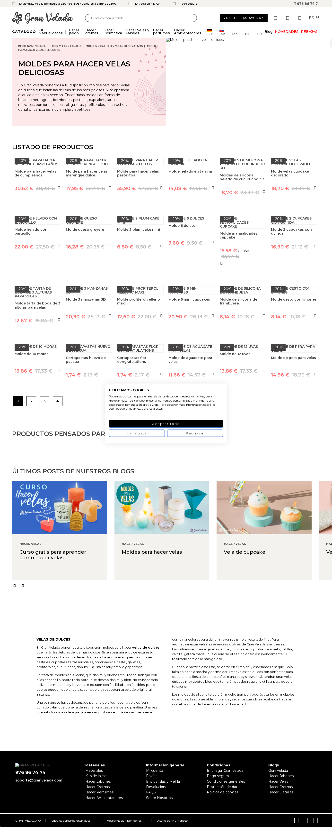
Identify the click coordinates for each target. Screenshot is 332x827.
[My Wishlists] (276, 18)
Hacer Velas (278, 781)
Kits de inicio (95, 776)
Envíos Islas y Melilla (163, 781)
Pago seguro (218, 776)
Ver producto (37, 269)
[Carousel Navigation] (172, 585)
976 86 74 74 (308, 3)
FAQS (151, 792)
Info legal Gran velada (225, 770)
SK (223, 33)
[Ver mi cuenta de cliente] (288, 18)
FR (259, 33)
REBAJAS (309, 31)
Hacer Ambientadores (104, 798)
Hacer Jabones (98, 781)
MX (235, 33)
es (312, 18)
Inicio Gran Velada (31, 46)
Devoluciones (157, 787)
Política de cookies (222, 792)
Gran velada (278, 770)
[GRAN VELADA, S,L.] (48, 18)
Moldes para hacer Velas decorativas (114, 46)
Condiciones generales (226, 781)
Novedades (286, 31)
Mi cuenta (154, 770)
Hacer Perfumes (99, 792)
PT (247, 33)
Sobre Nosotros (159, 798)
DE (210, 33)
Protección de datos (224, 787)
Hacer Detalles (280, 792)
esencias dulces (227, 644)
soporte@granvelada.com (38, 780)
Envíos (151, 776)
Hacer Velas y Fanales (66, 46)
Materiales (94, 770)
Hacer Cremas (97, 787)
